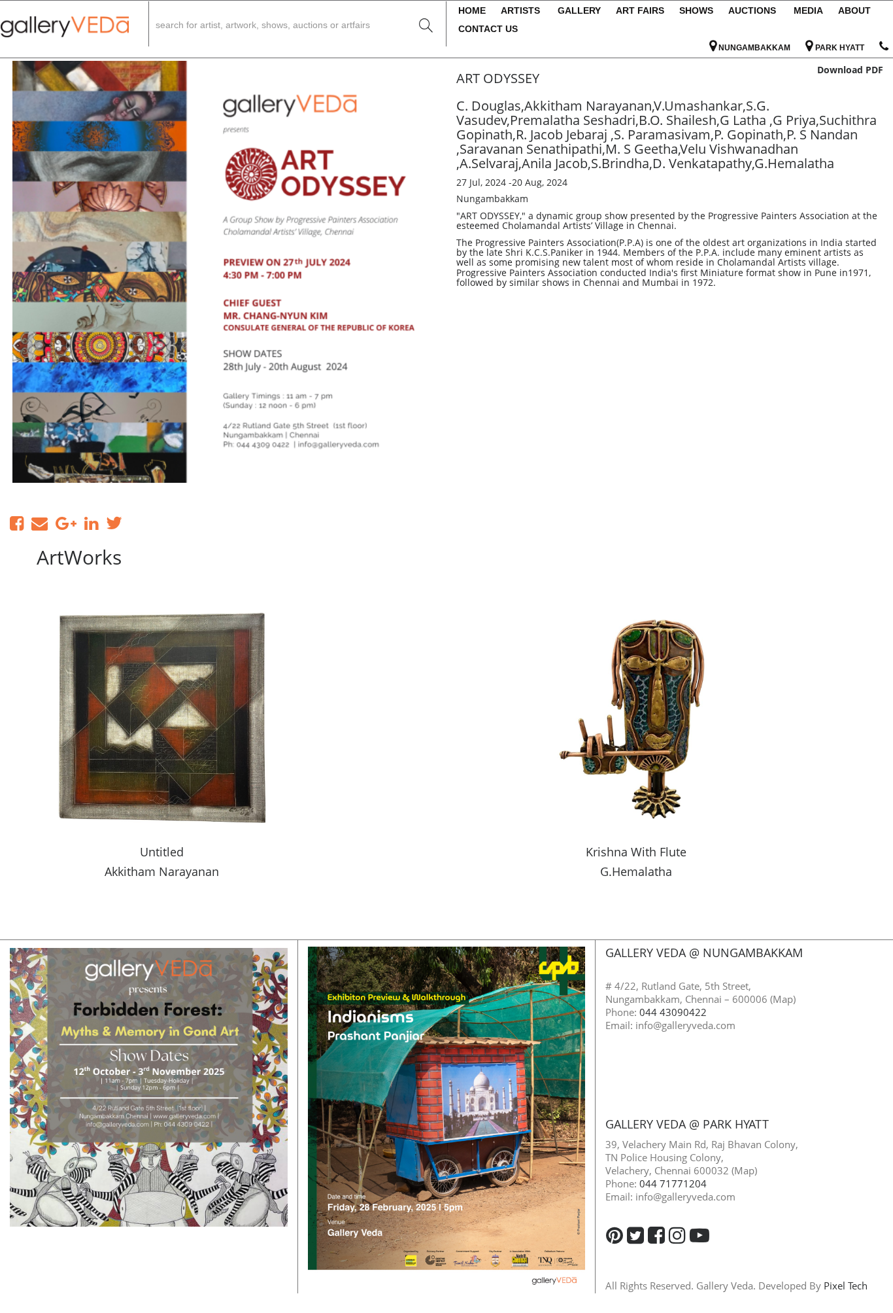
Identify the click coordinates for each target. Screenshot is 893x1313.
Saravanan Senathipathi (531, 149)
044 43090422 (673, 1012)
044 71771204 (673, 1183)
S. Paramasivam (662, 134)
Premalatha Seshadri (572, 120)
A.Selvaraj (489, 163)
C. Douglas (488, 105)
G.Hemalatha (794, 163)
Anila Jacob (555, 163)
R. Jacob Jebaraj (563, 134)
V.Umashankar (698, 105)
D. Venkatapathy (702, 163)
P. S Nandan (822, 134)
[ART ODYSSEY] (223, 271)
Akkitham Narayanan (588, 105)
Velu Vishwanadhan (739, 149)
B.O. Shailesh (677, 120)
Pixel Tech (846, 1285)
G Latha (744, 120)
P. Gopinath (748, 134)
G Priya (794, 120)
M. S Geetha (641, 149)
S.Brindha (620, 163)
